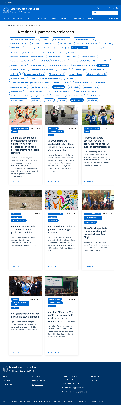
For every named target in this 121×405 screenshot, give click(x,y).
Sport (50, 135)
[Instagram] (112, 8)
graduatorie (52, 217)
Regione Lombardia (54, 299)
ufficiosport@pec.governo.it (75, 387)
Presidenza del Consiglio (92, 214)
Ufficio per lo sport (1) (19, 220)
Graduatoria (16, 214)
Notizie (15, 132)
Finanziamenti (17, 217)
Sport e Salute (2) (90, 222)
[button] (97, 401)
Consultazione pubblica (55, 132)
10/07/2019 (71, 214)
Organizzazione (37, 385)
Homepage (11, 25)
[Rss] (116, 8)
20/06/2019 (107, 214)
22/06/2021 (107, 128)
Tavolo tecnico (53, 128)
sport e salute (53, 220)
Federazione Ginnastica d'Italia (19, 304)
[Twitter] (108, 8)
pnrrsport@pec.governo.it (79, 392)
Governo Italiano (8, 2)
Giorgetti (15, 299)
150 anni (15, 308)
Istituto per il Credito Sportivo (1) (91, 218)
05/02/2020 (35, 214)
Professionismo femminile (20, 128)
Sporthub (52, 306)
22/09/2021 (71, 128)
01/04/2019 (35, 299)
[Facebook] (104, 8)
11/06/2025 (35, 128)
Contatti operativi (38, 380)
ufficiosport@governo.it (70, 383)
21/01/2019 (71, 299)
